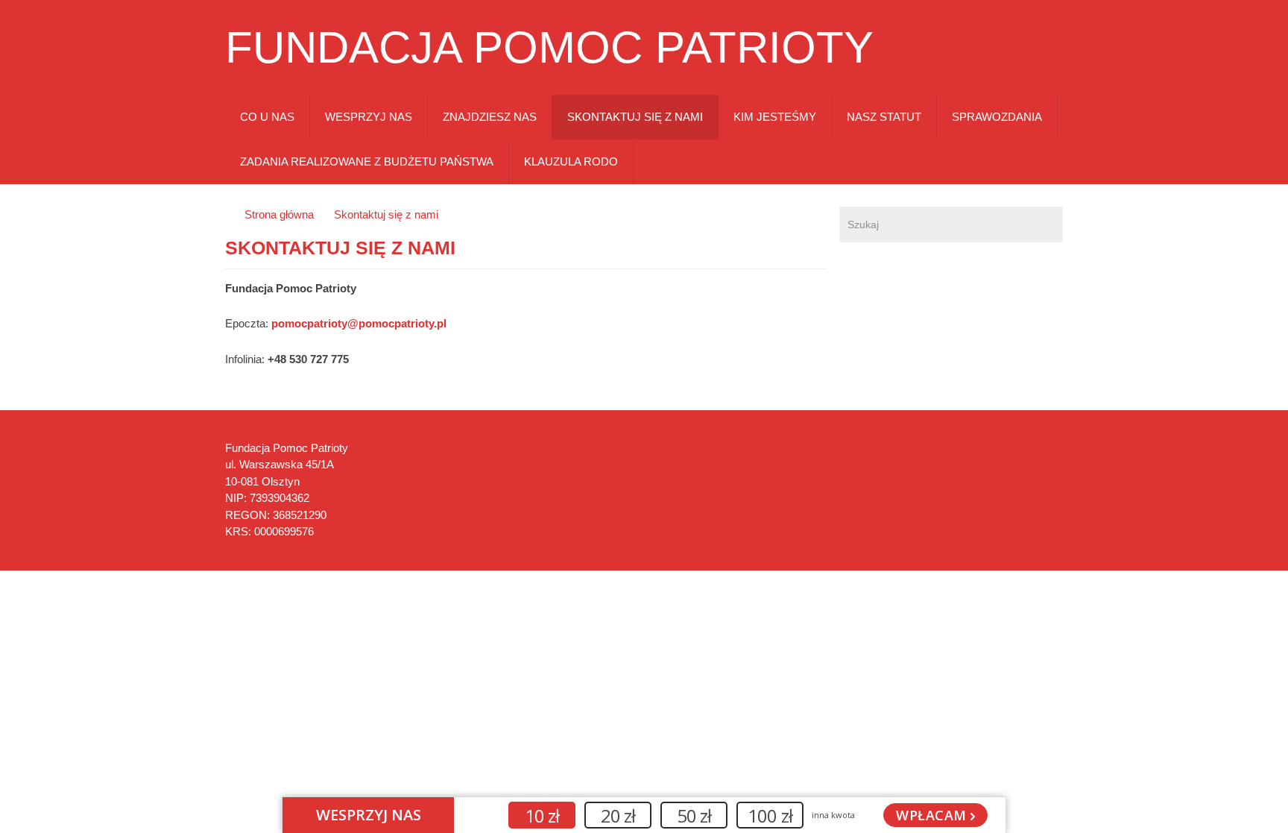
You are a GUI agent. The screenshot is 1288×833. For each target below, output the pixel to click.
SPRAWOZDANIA (997, 116)
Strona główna (279, 214)
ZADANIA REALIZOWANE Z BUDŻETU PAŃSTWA (366, 161)
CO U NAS (267, 116)
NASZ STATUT (884, 116)
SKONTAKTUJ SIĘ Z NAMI (635, 116)
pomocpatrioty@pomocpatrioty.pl (358, 323)
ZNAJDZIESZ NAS (490, 116)
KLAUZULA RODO (571, 161)
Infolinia (243, 359)
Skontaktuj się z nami (386, 214)
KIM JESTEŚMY (774, 116)
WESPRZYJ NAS (368, 116)
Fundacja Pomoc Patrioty (549, 47)
